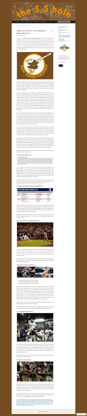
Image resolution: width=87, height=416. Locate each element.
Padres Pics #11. (62, 32)
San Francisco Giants (39, 402)
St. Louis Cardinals (24, 404)
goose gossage (31, 400)
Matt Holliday (26, 260)
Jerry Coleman (42, 400)
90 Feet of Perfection (34, 399)
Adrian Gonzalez (30, 295)
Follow (61, 65)
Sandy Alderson (29, 349)
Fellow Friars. (28, 21)
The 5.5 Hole (30, 404)
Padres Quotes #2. (62, 30)
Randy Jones (29, 106)
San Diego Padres (23, 399)
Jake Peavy (21, 295)
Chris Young (35, 214)
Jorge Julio (35, 254)
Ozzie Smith (23, 105)
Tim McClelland (40, 258)
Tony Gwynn (33, 114)
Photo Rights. (43, 21)
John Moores (49, 289)
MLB (22, 217)
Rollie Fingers (50, 105)
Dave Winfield (19, 106)
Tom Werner (42, 404)
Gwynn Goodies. (36, 21)
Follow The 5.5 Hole (63, 55)
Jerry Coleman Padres (20, 401)
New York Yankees (44, 401)
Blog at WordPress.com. (43, 411)
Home (18, 21)
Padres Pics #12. (62, 27)
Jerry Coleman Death (49, 400)
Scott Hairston (40, 252)
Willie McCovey (25, 405)
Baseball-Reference (39, 183)
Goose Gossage (30, 105)
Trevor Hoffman (47, 179)
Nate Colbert (47, 103)
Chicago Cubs (19, 400)
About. (22, 21)
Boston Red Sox (49, 399)
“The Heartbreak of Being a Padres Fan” (33, 38)
